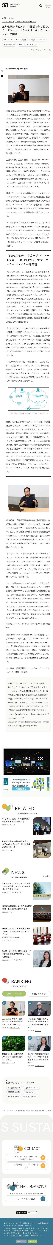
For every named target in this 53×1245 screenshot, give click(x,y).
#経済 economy (9, 45)
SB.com (30, 1213)
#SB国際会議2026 (14, 1088)
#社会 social (28, 1092)
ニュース (18, 21)
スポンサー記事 (8, 21)
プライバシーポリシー (19, 1235)
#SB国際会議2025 (14, 1092)
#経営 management (30, 1096)
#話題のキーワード (31, 1088)
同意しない (21, 1241)
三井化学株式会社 (29, 21)
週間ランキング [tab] (14, 993)
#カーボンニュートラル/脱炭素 (15, 40)
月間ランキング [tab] (39, 993)
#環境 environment (38, 40)
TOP (3, 1110)
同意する (32, 1241)
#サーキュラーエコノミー (28, 45)
